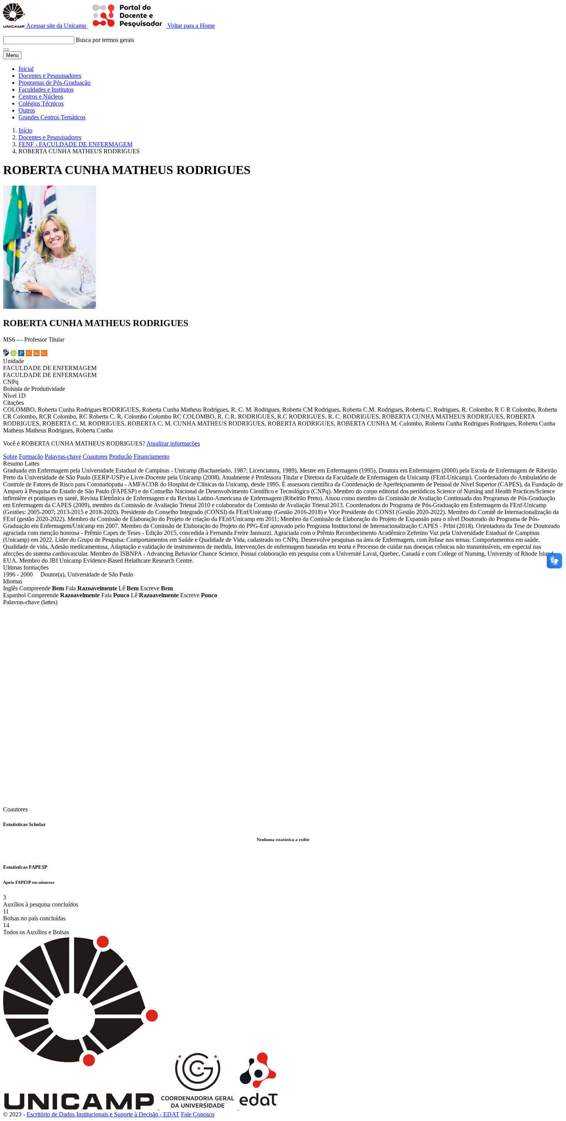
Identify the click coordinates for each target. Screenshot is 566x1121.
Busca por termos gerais (105, 40)
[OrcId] (13, 354)
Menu (12, 55)
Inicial (25, 68)
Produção (120, 456)
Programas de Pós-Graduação (54, 82)
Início (25, 130)
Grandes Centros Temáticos (51, 117)
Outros (26, 110)
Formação (31, 456)
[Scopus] (29, 354)
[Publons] (21, 354)
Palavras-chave (63, 456)
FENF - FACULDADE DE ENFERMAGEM (75, 144)
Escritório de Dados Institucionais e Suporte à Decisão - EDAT (103, 1114)
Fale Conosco (197, 1114)
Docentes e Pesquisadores (49, 75)
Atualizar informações (173, 443)
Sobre (10, 456)
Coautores (95, 456)
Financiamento (151, 456)
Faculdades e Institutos (46, 89)
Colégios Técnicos (41, 103)
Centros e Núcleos (40, 96)
